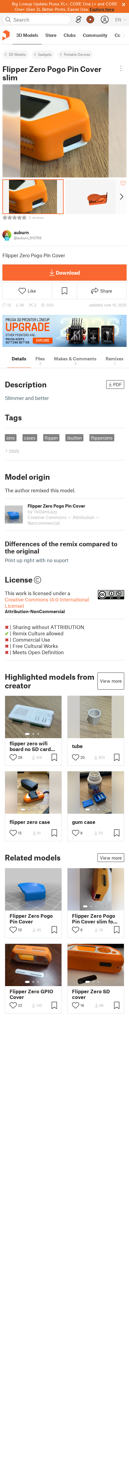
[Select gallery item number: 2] (33, 734)
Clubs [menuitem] (70, 35)
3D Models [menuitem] (27, 35)
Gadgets (45, 54)
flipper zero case (30, 822)
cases (29, 437)
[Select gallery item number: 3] (38, 734)
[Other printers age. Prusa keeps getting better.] (64, 331)
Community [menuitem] (95, 35)
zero (10, 437)
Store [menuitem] (50, 35)
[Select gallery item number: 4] (38, 809)
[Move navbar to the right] (123, 35)
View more (111, 681)
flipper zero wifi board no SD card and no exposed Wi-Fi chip (30, 746)
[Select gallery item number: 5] (42, 809)
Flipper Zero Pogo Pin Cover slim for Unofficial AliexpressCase (93, 918)
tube (77, 746)
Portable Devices (77, 54)
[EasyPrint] (78, 19)
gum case (83, 822)
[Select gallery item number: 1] (27, 734)
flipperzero (101, 437)
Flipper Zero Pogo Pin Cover (31, 918)
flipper (51, 437)
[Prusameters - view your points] (90, 19)
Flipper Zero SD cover (91, 994)
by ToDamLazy (42, 511)
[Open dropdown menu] (121, 68)
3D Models (17, 54)
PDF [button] (117, 384)
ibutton (74, 437)
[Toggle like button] (13, 757)
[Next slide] (121, 196)
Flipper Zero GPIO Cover (31, 994)
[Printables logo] (6, 35)
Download (68, 273)
